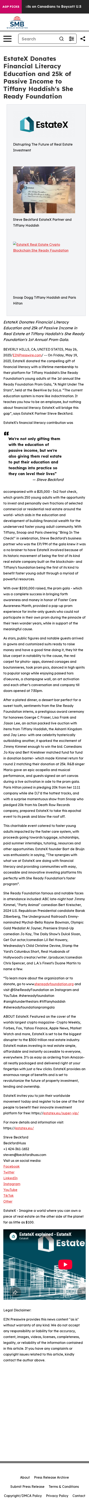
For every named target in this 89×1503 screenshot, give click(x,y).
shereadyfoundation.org (54, 984)
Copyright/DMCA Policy (23, 1496)
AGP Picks (10, 7)
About (25, 1477)
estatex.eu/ (24, 1128)
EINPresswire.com (27, 355)
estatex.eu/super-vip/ (61, 1113)
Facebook (11, 1166)
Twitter (8, 1172)
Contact (78, 1496)
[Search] (61, 39)
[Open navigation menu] (7, 39)
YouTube (10, 1190)
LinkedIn (10, 1178)
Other (7, 1201)
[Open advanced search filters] (71, 39)
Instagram (11, 1184)
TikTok (8, 1195)
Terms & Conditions (64, 1486)
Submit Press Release (27, 1486)
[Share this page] (83, 39)
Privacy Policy (57, 1496)
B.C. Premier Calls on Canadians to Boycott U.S (41, 7)
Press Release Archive (51, 1477)
